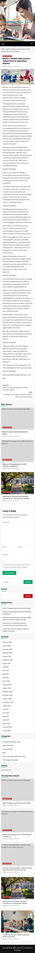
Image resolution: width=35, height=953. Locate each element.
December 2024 (8, 691)
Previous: (15, 387)
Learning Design (8, 749)
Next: (18, 394)
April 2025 (6, 677)
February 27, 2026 (13, 436)
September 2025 (8, 660)
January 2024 (7, 730)
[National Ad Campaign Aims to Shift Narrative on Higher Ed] (17, 451)
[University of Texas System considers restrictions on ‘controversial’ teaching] (17, 483)
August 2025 (7, 663)
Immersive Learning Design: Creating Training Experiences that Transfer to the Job (17, 618)
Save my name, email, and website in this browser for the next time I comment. (16, 566)
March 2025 (6, 681)
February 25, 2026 (13, 500)
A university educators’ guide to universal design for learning (16, 630)
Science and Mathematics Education (14, 756)
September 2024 (8, 702)
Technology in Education (10, 760)
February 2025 (7, 684)
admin (5, 66)
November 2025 (8, 653)
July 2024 (5, 709)
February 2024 (7, 727)
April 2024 (6, 720)
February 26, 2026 (13, 468)
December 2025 (8, 649)
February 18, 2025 (13, 66)
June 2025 (6, 670)
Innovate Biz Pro (6, 770)
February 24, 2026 (13, 939)
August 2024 (7, 706)
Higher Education (7, 56)
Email (20, 547)
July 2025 (5, 667)
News (4, 752)
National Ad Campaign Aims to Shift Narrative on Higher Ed (17, 613)
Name (5, 547)
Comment (6, 522)
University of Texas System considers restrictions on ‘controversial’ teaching (15, 624)
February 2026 (7, 642)
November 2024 (8, 695)
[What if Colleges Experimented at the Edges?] (17, 419)
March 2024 (6, 723)
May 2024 (6, 716)
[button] (3, 43)
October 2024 (7, 699)
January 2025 (7, 688)
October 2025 (7, 656)
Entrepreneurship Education (12, 742)
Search (4, 589)
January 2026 (7, 646)
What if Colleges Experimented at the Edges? (17, 608)
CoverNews (27, 948)
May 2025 (6, 674)
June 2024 (6, 713)
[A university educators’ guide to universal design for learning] (17, 921)
